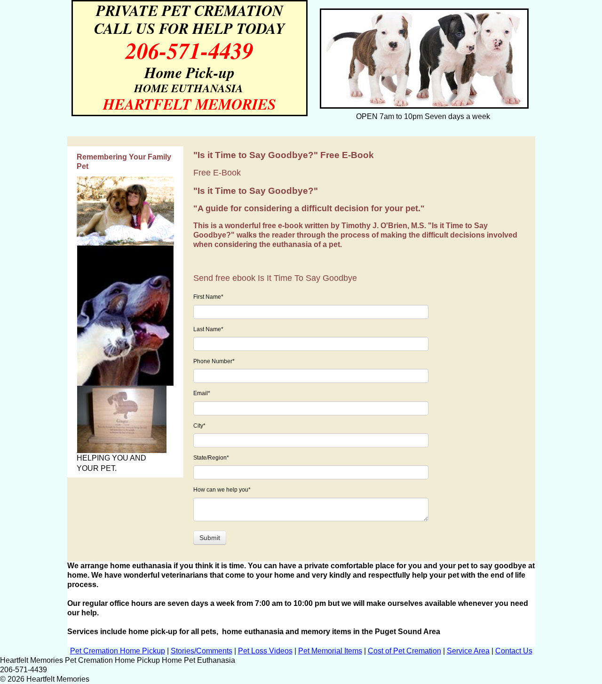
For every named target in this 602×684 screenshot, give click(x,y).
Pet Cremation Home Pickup (117, 651)
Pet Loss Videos (265, 651)
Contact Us (513, 651)
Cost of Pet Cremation (404, 651)
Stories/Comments (201, 651)
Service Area (468, 651)
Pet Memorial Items (330, 651)
